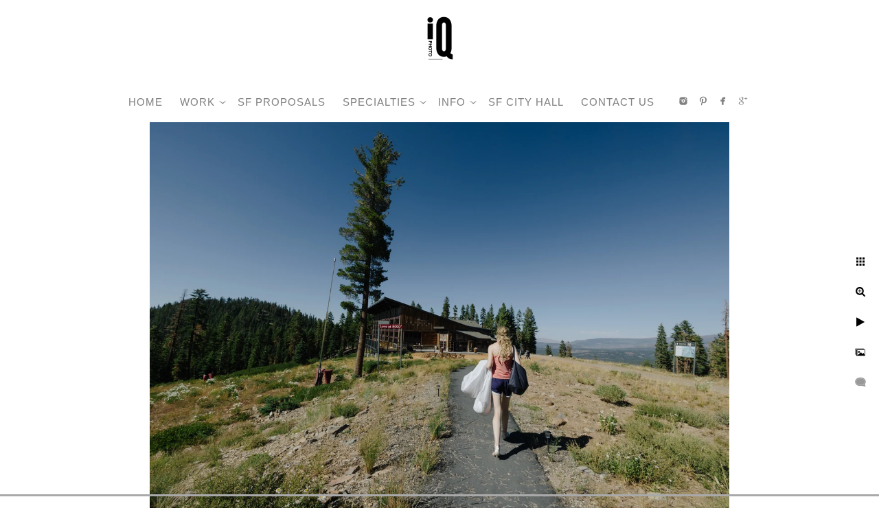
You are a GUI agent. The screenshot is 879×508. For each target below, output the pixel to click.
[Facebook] (723, 101)
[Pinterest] (703, 101)
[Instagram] (683, 101)
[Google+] (743, 101)
